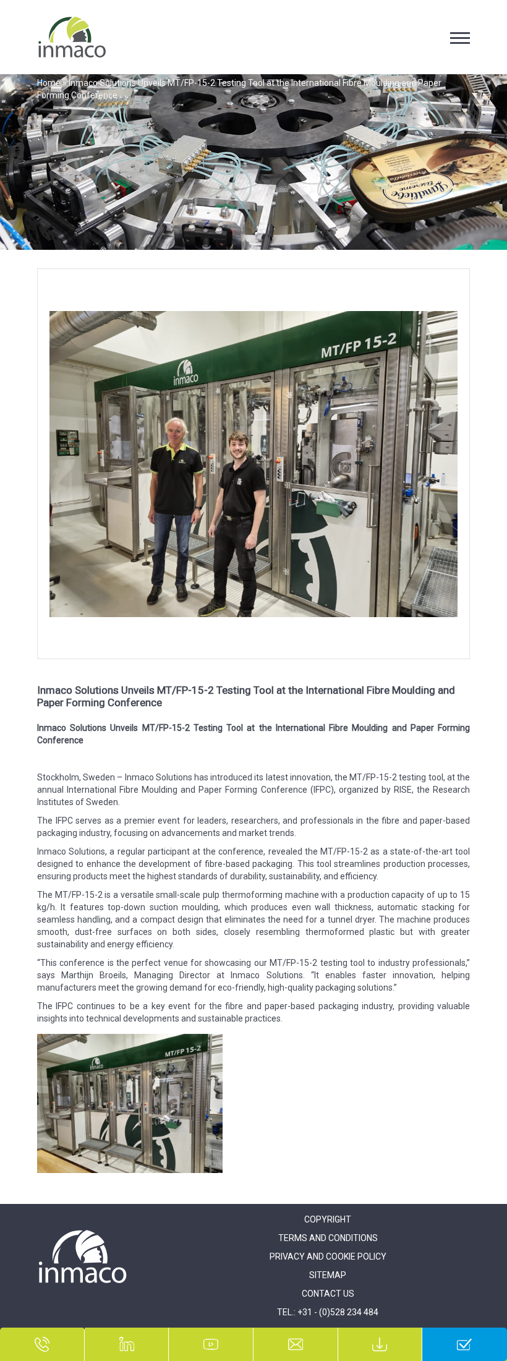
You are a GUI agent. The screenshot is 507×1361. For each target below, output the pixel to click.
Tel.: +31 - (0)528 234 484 (327, 1312)
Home (49, 83)
